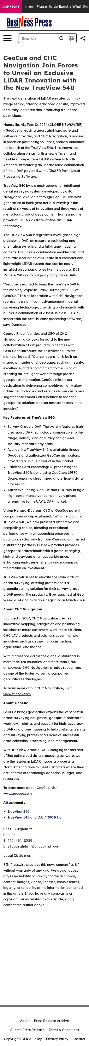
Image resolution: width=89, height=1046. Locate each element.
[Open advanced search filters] (71, 38)
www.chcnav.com (17, 694)
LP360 (51, 171)
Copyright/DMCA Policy (23, 1039)
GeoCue (12, 130)
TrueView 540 (18, 811)
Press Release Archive (51, 1021)
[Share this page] (83, 38)
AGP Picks (10, 6)
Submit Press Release (27, 1030)
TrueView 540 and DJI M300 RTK (34, 817)
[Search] (61, 38)
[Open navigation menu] (7, 38)
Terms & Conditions (64, 1030)
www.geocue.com (17, 793)
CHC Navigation (54, 136)
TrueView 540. (42, 148)
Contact (78, 1039)
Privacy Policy (57, 1039)
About (25, 1021)
